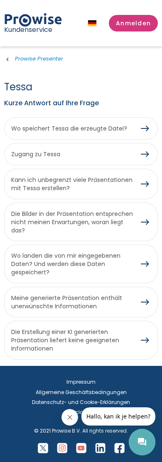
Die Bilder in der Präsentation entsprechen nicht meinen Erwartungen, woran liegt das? (72, 222)
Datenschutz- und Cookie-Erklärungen (81, 402)
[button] (133, 23)
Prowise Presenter (39, 59)
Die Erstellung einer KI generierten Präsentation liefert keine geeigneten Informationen (65, 340)
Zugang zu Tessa (35, 154)
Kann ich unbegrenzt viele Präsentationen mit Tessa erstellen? (72, 184)
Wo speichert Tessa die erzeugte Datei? (69, 128)
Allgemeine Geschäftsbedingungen (81, 392)
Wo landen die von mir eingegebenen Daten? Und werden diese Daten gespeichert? (65, 264)
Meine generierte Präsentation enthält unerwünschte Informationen (66, 302)
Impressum (81, 381)
